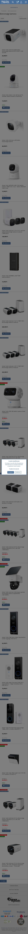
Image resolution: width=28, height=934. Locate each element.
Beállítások (18, 472)
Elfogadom (10, 472)
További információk (14, 469)
